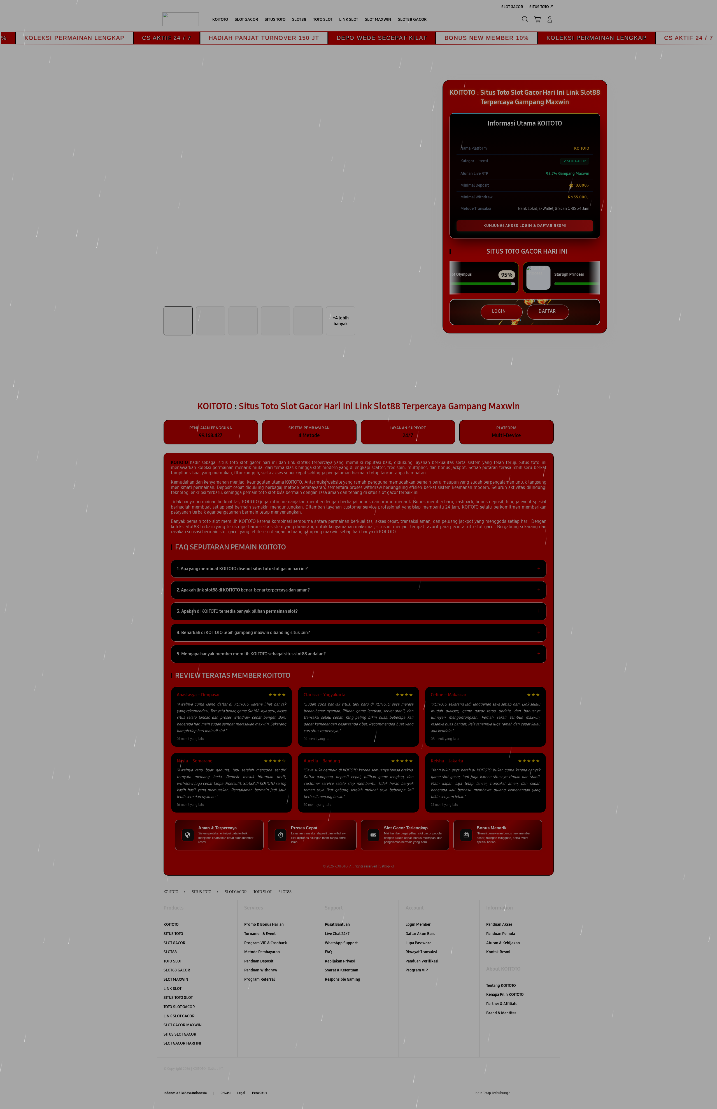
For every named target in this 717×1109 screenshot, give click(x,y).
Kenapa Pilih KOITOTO (505, 994)
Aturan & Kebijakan (503, 943)
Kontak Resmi (498, 952)
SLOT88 (170, 952)
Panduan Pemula (500, 933)
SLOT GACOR (174, 943)
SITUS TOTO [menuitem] (539, 6)
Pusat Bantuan (337, 924)
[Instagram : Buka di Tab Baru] (539, 1093)
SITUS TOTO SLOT (178, 997)
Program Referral (259, 979)
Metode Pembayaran (262, 952)
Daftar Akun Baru (421, 933)
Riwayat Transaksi (421, 952)
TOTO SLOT (173, 961)
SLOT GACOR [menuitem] (512, 6)
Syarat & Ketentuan (341, 970)
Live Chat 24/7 (337, 933)
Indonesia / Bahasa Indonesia (185, 1093)
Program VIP (417, 970)
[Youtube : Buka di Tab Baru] (550, 1093)
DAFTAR (547, 311)
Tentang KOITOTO (501, 985)
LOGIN (499, 311)
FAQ (328, 952)
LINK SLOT (172, 988)
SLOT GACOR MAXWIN (183, 1025)
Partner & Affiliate (501, 1003)
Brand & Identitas (501, 1013)
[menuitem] (220, 19)
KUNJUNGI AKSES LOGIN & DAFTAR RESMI (525, 225)
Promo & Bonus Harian (264, 924)
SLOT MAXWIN (176, 979)
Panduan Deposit (258, 961)
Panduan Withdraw (260, 970)
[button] (537, 19)
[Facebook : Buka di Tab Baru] (517, 1093)
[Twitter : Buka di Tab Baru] (528, 1093)
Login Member (418, 924)
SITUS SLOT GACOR (180, 1034)
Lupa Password (419, 943)
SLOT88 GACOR (177, 970)
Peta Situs (259, 1093)
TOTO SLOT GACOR (179, 1006)
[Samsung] (180, 19)
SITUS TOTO (173, 933)
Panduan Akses (499, 924)
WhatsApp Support (341, 943)
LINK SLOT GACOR (179, 1016)
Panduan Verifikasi (422, 961)
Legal (241, 1093)
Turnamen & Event (260, 933)
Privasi (225, 1093)
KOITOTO (171, 924)
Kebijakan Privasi (340, 961)
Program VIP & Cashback (265, 943)
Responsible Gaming (342, 979)
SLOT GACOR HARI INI (182, 1043)
